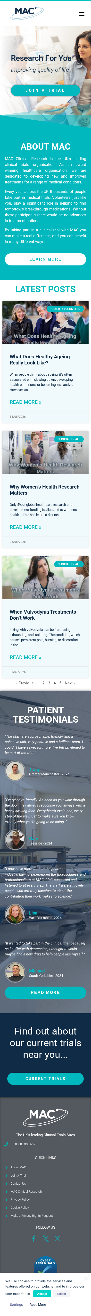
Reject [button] (61, 1294)
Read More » (25, 402)
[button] (81, 13)
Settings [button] (16, 1305)
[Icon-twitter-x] (45, 1238)
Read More (38, 1305)
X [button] (87, 1277)
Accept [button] (42, 1294)
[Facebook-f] (34, 1238)
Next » (70, 683)
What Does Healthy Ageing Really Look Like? (40, 360)
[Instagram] (57, 1238)
